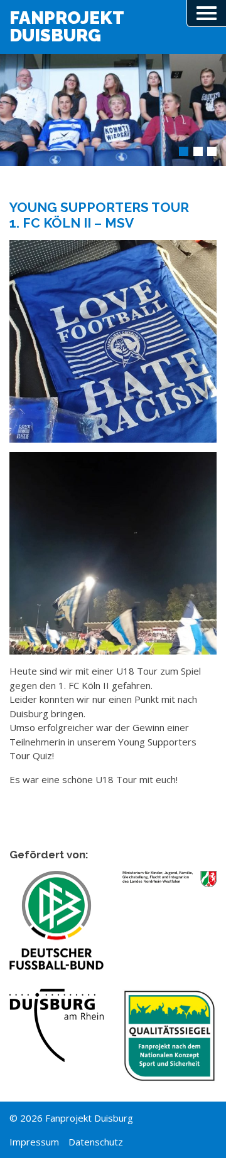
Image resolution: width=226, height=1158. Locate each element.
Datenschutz (95, 1141)
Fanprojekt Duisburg (66, 27)
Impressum (34, 1141)
